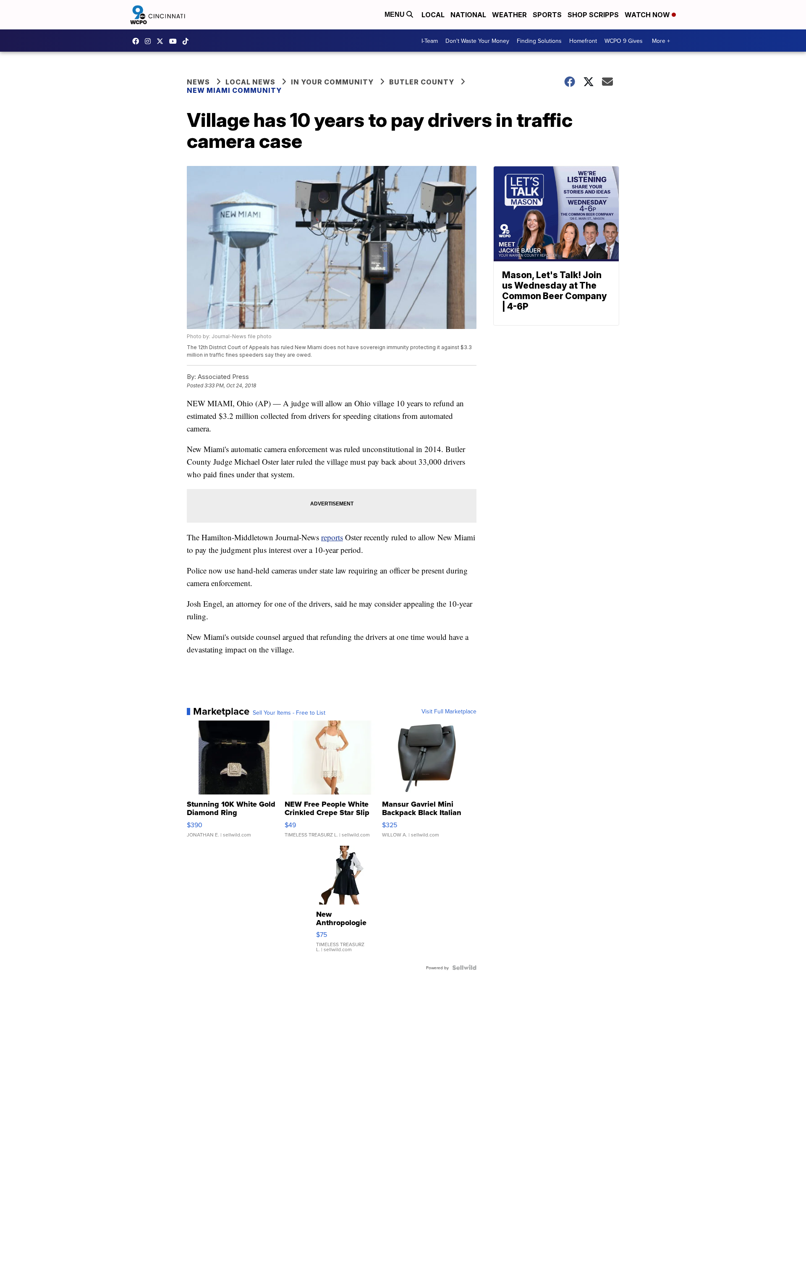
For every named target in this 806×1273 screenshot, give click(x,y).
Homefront (583, 41)
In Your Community (332, 82)
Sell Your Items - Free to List (289, 712)
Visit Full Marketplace (448, 711)
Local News (250, 82)
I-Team (429, 41)
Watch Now (648, 15)
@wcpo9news (188, 41)
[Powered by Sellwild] (464, 968)
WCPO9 (137, 41)
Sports (547, 15)
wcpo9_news (150, 41)
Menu (395, 14)
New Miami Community (234, 90)
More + (661, 41)
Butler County (421, 82)
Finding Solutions (539, 41)
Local (433, 15)
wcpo (162, 41)
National (468, 15)
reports (332, 537)
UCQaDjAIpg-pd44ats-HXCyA (175, 41)
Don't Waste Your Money (477, 41)
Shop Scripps (593, 15)
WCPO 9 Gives (623, 41)
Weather (509, 15)
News (198, 82)
